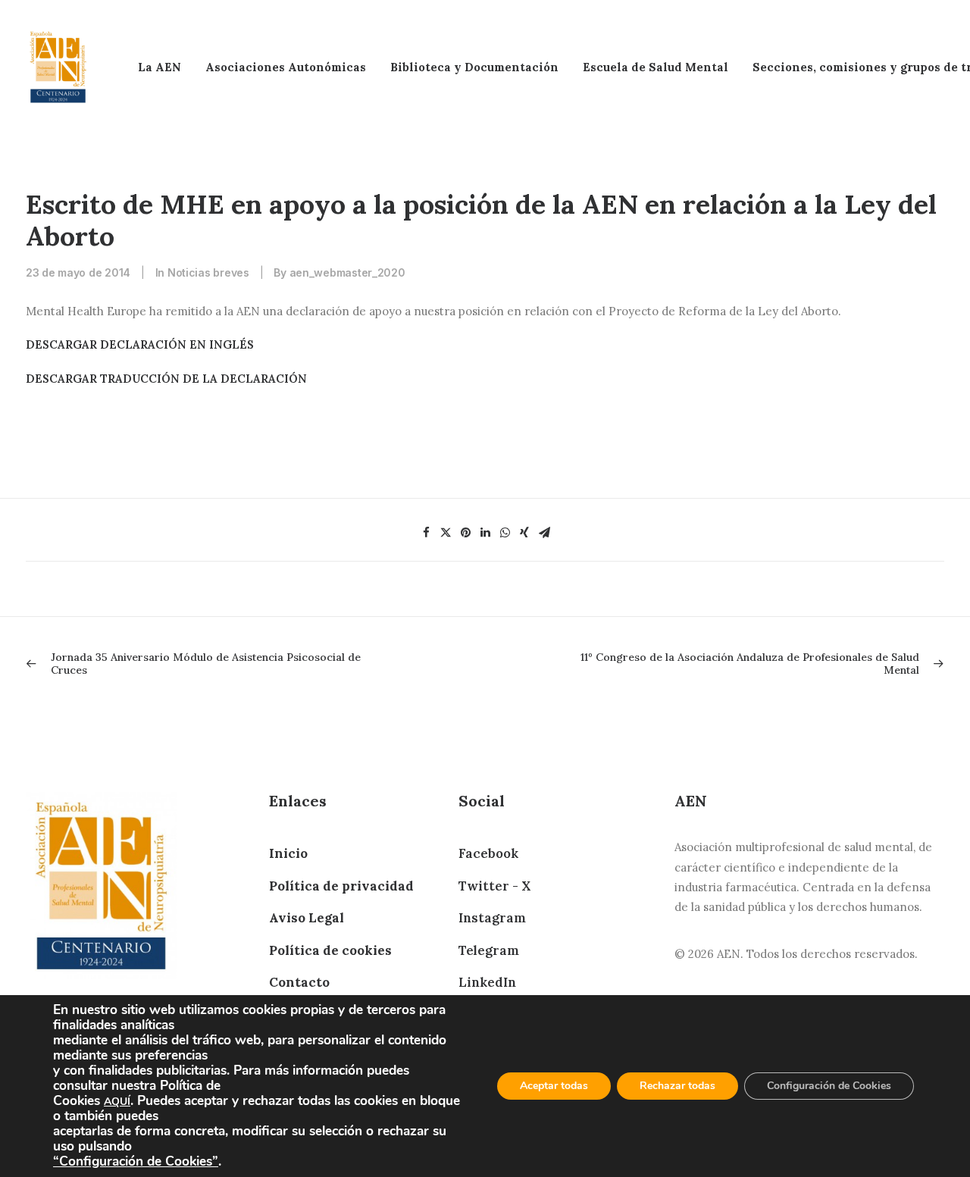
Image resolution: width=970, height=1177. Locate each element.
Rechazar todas (677, 1085)
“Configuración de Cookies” (135, 1161)
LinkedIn (487, 982)
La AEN (159, 67)
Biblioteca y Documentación (474, 67)
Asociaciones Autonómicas (285, 67)
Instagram (492, 917)
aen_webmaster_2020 (347, 272)
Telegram (488, 950)
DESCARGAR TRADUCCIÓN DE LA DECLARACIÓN (166, 378)
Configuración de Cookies (829, 1085)
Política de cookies (330, 950)
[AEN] (58, 67)
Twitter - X (494, 886)
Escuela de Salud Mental (655, 67)
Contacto (299, 982)
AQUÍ (117, 1101)
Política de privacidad (341, 886)
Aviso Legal (306, 917)
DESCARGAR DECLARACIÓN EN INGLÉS (140, 344)
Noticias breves (208, 272)
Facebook (488, 853)
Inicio (288, 853)
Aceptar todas (554, 1085)
